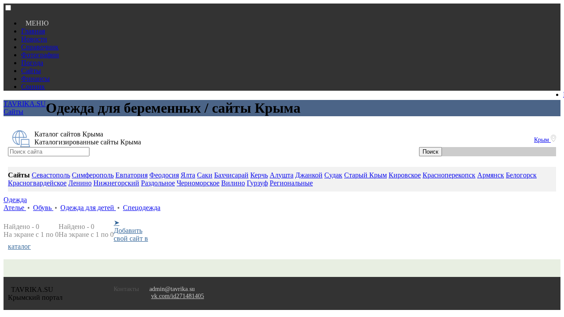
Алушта (281, 175)
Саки (204, 175)
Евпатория (131, 175)
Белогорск (521, 175)
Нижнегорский (116, 183)
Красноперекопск (449, 175)
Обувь (43, 207)
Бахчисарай (231, 175)
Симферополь (93, 175)
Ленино (80, 183)
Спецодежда (141, 207)
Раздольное (158, 183)
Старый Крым (365, 175)
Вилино (233, 183)
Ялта (188, 175)
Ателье (15, 207)
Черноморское (198, 183)
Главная (33, 31)
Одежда (15, 199)
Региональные (291, 183)
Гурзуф (257, 183)
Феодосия (164, 175)
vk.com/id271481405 (177, 296)
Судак (333, 175)
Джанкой (309, 175)
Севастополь (51, 175)
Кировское (405, 175)
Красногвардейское (37, 183)
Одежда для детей (88, 207)
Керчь (259, 175)
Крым (542, 139)
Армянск (490, 175)
